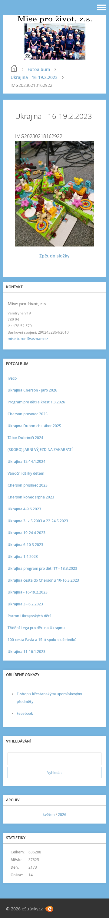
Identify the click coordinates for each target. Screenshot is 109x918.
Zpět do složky (54, 256)
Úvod (14, 68)
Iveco (12, 378)
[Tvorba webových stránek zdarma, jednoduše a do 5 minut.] (49, 909)
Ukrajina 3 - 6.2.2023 (25, 604)
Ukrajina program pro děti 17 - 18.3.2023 (42, 568)
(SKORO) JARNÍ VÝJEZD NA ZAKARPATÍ (40, 449)
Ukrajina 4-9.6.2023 (24, 509)
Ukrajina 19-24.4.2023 (26, 532)
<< (14, 814)
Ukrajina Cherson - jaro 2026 (32, 390)
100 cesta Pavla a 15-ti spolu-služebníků (42, 639)
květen (49, 814)
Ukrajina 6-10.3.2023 (25, 544)
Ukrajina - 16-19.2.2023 (34, 77)
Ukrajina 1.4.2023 (23, 556)
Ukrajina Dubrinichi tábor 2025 (34, 425)
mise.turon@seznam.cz (28, 338)
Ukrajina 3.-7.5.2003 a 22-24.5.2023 (38, 520)
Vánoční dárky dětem (26, 473)
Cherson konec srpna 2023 (31, 497)
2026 (62, 814)
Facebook (25, 713)
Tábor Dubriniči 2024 (25, 437)
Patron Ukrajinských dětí (29, 615)
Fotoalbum (39, 69)
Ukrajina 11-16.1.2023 (26, 651)
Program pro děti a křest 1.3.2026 (36, 402)
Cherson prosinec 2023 (28, 485)
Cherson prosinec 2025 (28, 413)
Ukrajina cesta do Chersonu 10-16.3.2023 (43, 580)
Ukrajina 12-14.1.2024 (26, 461)
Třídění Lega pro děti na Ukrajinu (36, 627)
